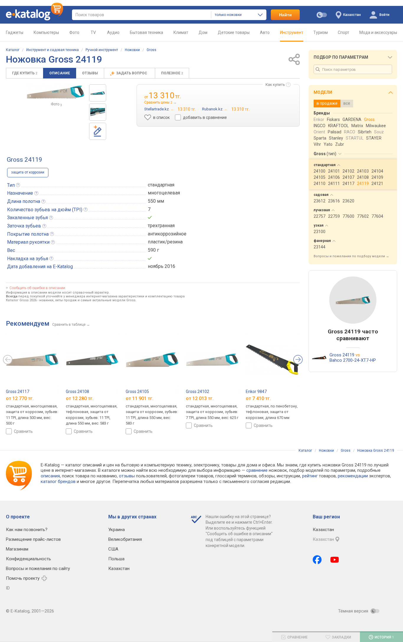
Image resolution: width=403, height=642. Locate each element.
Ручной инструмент (102, 50)
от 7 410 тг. (258, 398)
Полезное (172, 73)
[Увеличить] (55, 91)
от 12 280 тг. (80, 398)
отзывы (127, 476)
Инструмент (291, 32)
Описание (59, 73)
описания (50, 476)
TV (93, 32)
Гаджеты (14, 32)
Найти (285, 14)
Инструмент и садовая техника (52, 50)
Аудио (113, 32)
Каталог (12, 50)
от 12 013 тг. (200, 398)
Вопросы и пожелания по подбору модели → (351, 256)
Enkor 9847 (256, 391)
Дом (203, 32)
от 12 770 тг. (20, 398)
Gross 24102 (197, 391)
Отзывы (90, 73)
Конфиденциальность (28, 558)
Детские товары (234, 32)
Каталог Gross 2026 (21, 300)
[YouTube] (334, 560)
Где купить (24, 73)
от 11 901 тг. (139, 398)
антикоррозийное (167, 234)
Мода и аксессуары (378, 32)
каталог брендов (58, 481)
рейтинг (310, 476)
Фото (74, 32)
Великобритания (125, 539)
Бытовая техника (146, 32)
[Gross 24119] (97, 92)
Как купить (275, 84)
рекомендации (353, 476)
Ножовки (132, 50)
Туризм (320, 32)
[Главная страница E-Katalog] (34, 15)
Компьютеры (46, 32)
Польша (116, 558)
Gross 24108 (77, 391)
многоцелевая (164, 193)
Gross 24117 (17, 391)
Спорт (343, 32)
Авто (265, 32)
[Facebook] (317, 559)
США (113, 549)
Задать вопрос (132, 73)
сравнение (257, 470)
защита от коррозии (27, 172)
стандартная (161, 185)
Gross (151, 50)
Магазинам (17, 549)
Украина (116, 529)
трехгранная (161, 225)
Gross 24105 (137, 391)
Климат (180, 32)
